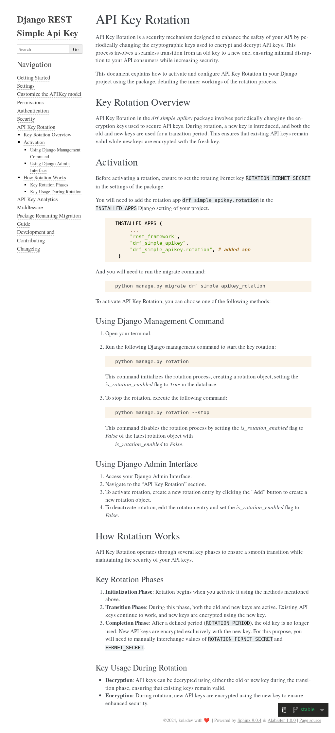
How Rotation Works (45, 177)
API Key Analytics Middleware (37, 203)
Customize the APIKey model (49, 93)
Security (26, 118)
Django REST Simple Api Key (47, 26)
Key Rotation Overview (47, 134)
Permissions (30, 102)
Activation (34, 142)
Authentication (33, 110)
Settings (26, 85)
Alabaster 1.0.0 (282, 720)
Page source (310, 720)
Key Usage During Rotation (55, 191)
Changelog (28, 248)
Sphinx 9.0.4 (249, 720)
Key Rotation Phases (49, 185)
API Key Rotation (36, 127)
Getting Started (33, 77)
